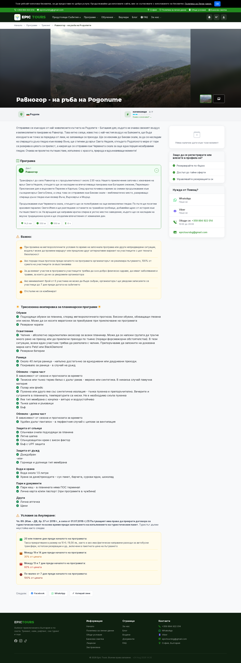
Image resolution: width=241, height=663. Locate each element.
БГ (216, 17)
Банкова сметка (219, 10)
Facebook (39, 593)
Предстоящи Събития (65, 17)
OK (217, 3)
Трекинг (45, 25)
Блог (134, 17)
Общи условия (198, 10)
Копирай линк (82, 593)
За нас (155, 17)
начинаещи (140, 111)
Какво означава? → (142, 117)
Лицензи (91, 643)
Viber (164, 634)
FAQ (146, 17)
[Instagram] (20, 641)
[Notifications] (209, 17)
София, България (171, 643)
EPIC (34, 17)
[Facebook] (15, 641)
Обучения (107, 17)
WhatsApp (60, 593)
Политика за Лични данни (198, 3)
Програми (90, 17)
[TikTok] (25, 641)
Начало (18, 25)
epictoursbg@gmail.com (51, 10)
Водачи (126, 634)
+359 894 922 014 (25, 10)
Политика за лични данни (174, 10)
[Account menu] (224, 17)
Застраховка (93, 647)
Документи (128, 639)
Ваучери (124, 17)
